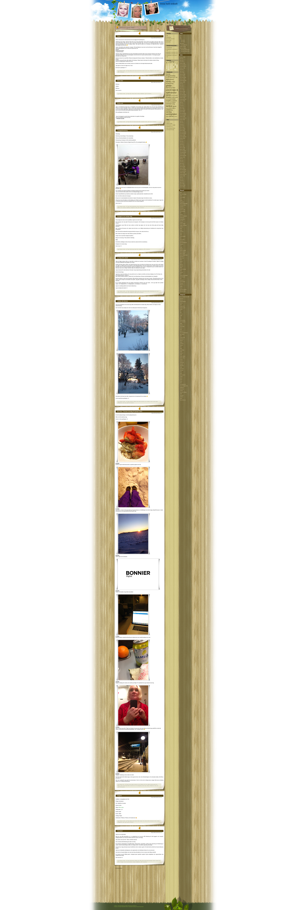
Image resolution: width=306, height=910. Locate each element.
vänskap (181, 395)
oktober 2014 (182, 97)
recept (181, 359)
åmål (136, 207)
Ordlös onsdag (183, 46)
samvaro (125, 292)
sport (181, 373)
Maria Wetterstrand (183, 255)
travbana (124, 207)
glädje (131, 70)
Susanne (181, 280)
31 (171, 68)
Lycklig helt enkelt (122, 258)
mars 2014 (182, 108)
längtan (169, 97)
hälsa (138, 206)
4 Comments (141, 207)
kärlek (143, 70)
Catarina (181, 206)
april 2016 (182, 71)
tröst (170, 108)
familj (130, 206)
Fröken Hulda (182, 223)
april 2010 (182, 182)
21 (166, 67)
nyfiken (181, 353)
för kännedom (182, 321)
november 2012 (183, 133)
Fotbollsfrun (182, 219)
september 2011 (183, 155)
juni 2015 (181, 85)
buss (139, 784)
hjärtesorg (169, 87)
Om (180, 35)
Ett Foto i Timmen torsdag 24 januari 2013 (129, 411)
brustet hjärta (169, 77)
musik (176, 97)
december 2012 (183, 132)
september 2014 (183, 99)
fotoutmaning (182, 320)
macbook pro (132, 785)
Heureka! (120, 831)
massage (150, 860)
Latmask (181, 343)
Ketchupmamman (183, 242)
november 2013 (183, 114)
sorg (173, 104)
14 (166, 66)
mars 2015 (182, 89)
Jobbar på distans (122, 301)
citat (181, 304)
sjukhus (119, 207)
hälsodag (141, 206)
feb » (175, 69)
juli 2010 (181, 177)
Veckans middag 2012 (185, 49)
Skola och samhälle (184, 275)
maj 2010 (182, 180)
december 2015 (183, 77)
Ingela (181, 230)
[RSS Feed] (158, 30)
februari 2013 (182, 128)
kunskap (181, 338)
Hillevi (181, 228)
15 (168, 66)
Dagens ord (182, 306)
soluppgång (139, 785)
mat (173, 97)
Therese (181, 284)
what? (181, 398)
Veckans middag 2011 (185, 51)
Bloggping (182, 201)
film (171, 81)
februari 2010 (182, 185)
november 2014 (183, 96)
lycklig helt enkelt (121, 292)
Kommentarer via (171, 124)
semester (172, 99)
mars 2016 (182, 72)
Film (181, 38)
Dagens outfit (182, 307)
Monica (181, 264)
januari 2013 (182, 130)
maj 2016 (182, 69)
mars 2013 (182, 127)
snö (121, 207)
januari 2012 (182, 149)
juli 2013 (181, 121)
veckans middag (183, 392)
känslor (140, 70)
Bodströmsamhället (183, 203)
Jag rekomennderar (184, 332)
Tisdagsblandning (122, 130)
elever (171, 79)
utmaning (182, 388)
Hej (167, 35)
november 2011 (183, 152)
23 (170, 67)
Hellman (181, 226)
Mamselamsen (183, 251)
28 (166, 68)
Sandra (181, 272)
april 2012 (182, 144)
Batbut (181, 200)
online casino (182, 356)
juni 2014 (181, 103)
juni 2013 (181, 122)
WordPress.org (170, 126)
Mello (181, 348)
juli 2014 (181, 102)
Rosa (181, 270)
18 (173, 66)
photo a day (182, 357)
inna (161, 37)
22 (168, 67)
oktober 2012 (182, 135)
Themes (181, 283)
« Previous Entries (118, 868)
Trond (181, 287)
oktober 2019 (182, 63)
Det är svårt (169, 40)
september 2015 (183, 80)
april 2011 (182, 163)
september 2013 (183, 118)
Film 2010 (183, 41)
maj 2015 (182, 86)
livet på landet (174, 95)
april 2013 (182, 125)
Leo (180, 245)
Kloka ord (120, 103)
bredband (131, 401)
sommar (169, 104)
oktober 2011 (182, 153)
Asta (181, 198)
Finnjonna (182, 217)
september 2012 (183, 136)
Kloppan (181, 244)
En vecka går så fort (171, 38)
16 (170, 66)
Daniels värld (182, 209)
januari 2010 (182, 186)
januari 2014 (182, 111)
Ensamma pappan (183, 215)
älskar (136, 292)
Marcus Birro (182, 253)
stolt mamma (182, 374)
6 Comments (149, 93)
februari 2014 (182, 110)
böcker (174, 77)
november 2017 (183, 64)
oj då (181, 354)
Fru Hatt (181, 220)
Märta (181, 267)
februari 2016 (182, 74)
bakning (181, 298)
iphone (119, 785)
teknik (135, 93)
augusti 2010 (182, 175)
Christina (181, 208)
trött (148, 70)
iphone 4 (181, 331)
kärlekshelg (152, 291)
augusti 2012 (182, 138)
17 (171, 66)
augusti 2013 (182, 119)
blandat (168, 74)
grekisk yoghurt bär (153, 784)
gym (138, 860)
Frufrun (181, 222)
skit (172, 100)
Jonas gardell (182, 236)
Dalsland (142, 784)
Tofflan (168, 47)
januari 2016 (182, 75)
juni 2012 (181, 141)
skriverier (168, 102)
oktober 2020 (182, 57)
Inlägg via (169, 123)
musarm (157, 860)
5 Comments (141, 292)
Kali (180, 237)
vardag (138, 93)
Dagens (119, 795)
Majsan (181, 248)
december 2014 (183, 94)
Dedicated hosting (132, 906)
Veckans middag (183, 48)
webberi (175, 116)
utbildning (128, 207)
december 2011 (183, 150)
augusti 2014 (182, 100)
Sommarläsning (184, 44)
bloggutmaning (170, 76)
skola (175, 101)
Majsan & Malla (183, 250)
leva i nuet (156, 291)
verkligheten (151, 70)
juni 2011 (181, 160)
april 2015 (182, 88)
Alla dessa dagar (183, 194)
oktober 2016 (182, 68)
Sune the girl (182, 276)
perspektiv (143, 121)
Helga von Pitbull (183, 225)
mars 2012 (182, 146)
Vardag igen (169, 37)
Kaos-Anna (182, 239)
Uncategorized (183, 384)
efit (123, 784)
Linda (181, 247)
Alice (181, 192)
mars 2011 (182, 164)
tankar (124, 70)
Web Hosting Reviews (171, 128)
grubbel (181, 324)
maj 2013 (182, 124)
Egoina (181, 214)
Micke (181, 259)
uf (175, 108)
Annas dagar (182, 197)
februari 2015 (182, 91)
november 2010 (183, 171)
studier (181, 376)
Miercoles (120, 81)
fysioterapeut (132, 860)
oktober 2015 (182, 78)
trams (167, 108)
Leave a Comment (152, 121)
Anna (181, 195)
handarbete (182, 326)
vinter (155, 70)
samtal (181, 360)
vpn (125, 402)
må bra (167, 99)
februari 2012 (182, 147)
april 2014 (182, 107)
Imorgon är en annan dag (124, 216)
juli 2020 (181, 58)
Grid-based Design (170, 129)
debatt (181, 309)
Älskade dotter (183, 291)
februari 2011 (182, 166)
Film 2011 (183, 40)
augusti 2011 (182, 157)
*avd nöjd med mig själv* (184, 296)
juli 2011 (181, 158)
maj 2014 (182, 105)
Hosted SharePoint (139, 906)
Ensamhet (169, 41)
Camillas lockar (183, 205)
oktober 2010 (182, 172)
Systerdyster (182, 281)
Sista (118, 36)
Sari (181, 273)
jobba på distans (141, 401)
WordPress (134, 905)
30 (170, 68)
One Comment (131, 402)
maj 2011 (181, 161)
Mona (181, 262)
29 (168, 68)
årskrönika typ (183, 399)
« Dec (168, 69)
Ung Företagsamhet (184, 385)
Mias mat (182, 258)
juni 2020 (181, 60)
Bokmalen (182, 43)
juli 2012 (181, 139)
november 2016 (183, 66)
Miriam (181, 261)
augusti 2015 (182, 82)
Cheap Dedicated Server (123, 906)
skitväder (182, 365)
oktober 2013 (182, 116)
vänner (158, 70)
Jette (181, 234)
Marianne (182, 256)
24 (171, 67)
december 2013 (183, 113)
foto (146, 784)
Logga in (168, 121)
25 (173, 67)
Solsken (148, 401)
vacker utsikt (155, 401)
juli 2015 (181, 83)
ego (167, 79)
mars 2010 (182, 183)
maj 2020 (182, 61)
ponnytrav (157, 206)
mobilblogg (182, 349)
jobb (133, 70)
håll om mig (120, 807)
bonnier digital (131, 784)
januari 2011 (182, 168)
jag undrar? (182, 334)
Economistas (182, 211)
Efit (180, 37)
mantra (181, 345)
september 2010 (183, 174)
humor (181, 328)
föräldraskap (134, 206)
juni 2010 (181, 178)
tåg (128, 292)
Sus (181, 278)
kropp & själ (136, 70)
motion (154, 860)
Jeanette (181, 231)
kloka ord (131, 121)
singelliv (168, 101)
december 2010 (183, 169)
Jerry (181, 233)
